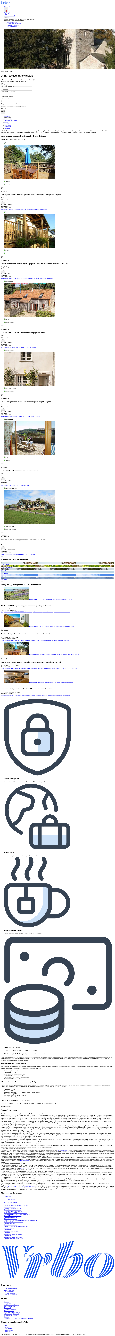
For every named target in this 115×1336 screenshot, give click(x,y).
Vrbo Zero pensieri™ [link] (63, 1150)
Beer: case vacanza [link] (9, 1201)
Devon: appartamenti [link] (9, 1228)
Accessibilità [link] (7, 1308)
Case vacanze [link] (7, 126)
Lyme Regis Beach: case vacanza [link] (13, 1211)
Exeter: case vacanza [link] (9, 1204)
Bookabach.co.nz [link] (8, 1330)
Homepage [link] (7, 116)
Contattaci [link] (6, 1317)
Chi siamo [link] (6, 1302)
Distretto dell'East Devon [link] (10, 120)
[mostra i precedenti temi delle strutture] (1, 581)
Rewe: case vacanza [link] (9, 1199)
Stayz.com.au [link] (7, 1331)
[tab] (8, 1196)
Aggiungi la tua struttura (10, 13)
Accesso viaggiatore (12, 22)
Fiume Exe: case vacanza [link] (10, 1225)
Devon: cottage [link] (8, 1232)
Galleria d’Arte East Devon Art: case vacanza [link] (16, 1226)
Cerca (2, 113)
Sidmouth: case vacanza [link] (10, 1219)
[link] (21, 26)
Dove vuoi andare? (6, 81)
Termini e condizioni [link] (9, 1306)
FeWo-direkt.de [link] (8, 1328)
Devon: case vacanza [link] (9, 1223)
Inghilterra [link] (7, 123)
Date (2, 83)
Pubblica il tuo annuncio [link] (10, 1288)
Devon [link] (6, 122)
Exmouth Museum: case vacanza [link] (12, 1216)
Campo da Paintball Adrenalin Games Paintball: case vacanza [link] (20, 1220)
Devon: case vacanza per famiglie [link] (13, 1234)
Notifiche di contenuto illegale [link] (12, 1312)
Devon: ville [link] (7, 1229)
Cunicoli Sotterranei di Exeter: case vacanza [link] (15, 1213)
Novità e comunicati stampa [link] (11, 1305)
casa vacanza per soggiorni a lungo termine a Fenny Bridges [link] (19, 1186)
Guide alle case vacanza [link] (10, 1294)
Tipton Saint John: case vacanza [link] (12, 1210)
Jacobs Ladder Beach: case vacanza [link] (13, 1222)
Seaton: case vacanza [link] (9, 1207)
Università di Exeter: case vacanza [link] (13, 1208)
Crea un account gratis (13, 25)
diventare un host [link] (24, 1168)
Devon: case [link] (7, 1235)
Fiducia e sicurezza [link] (9, 1291)
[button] (57, 1193)
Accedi (6, 17)
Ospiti (2, 85)
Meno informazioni (5, 1106)
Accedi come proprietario (14, 23)
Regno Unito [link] (7, 125)
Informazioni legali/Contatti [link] (11, 1314)
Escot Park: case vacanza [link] (10, 1217)
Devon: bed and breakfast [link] (11, 1231)
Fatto (2, 111)
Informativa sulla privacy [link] (10, 1309)
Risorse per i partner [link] (9, 1293)
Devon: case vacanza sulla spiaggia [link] (13, 1238)
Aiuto (5, 14)
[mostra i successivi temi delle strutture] (2, 581)
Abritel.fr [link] (6, 1327)
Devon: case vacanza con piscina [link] (13, 1237)
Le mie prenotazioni (9, 16)
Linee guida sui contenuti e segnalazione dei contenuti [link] (18, 1318)
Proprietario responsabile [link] (10, 1315)
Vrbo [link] (5, 1325)
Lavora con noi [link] (8, 1303)
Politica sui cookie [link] (9, 1311)
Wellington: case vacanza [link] (10, 1202)
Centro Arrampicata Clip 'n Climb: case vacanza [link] (17, 1214)
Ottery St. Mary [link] (8, 119)
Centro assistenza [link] (25, 1160)
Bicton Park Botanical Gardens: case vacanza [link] (16, 1205)
